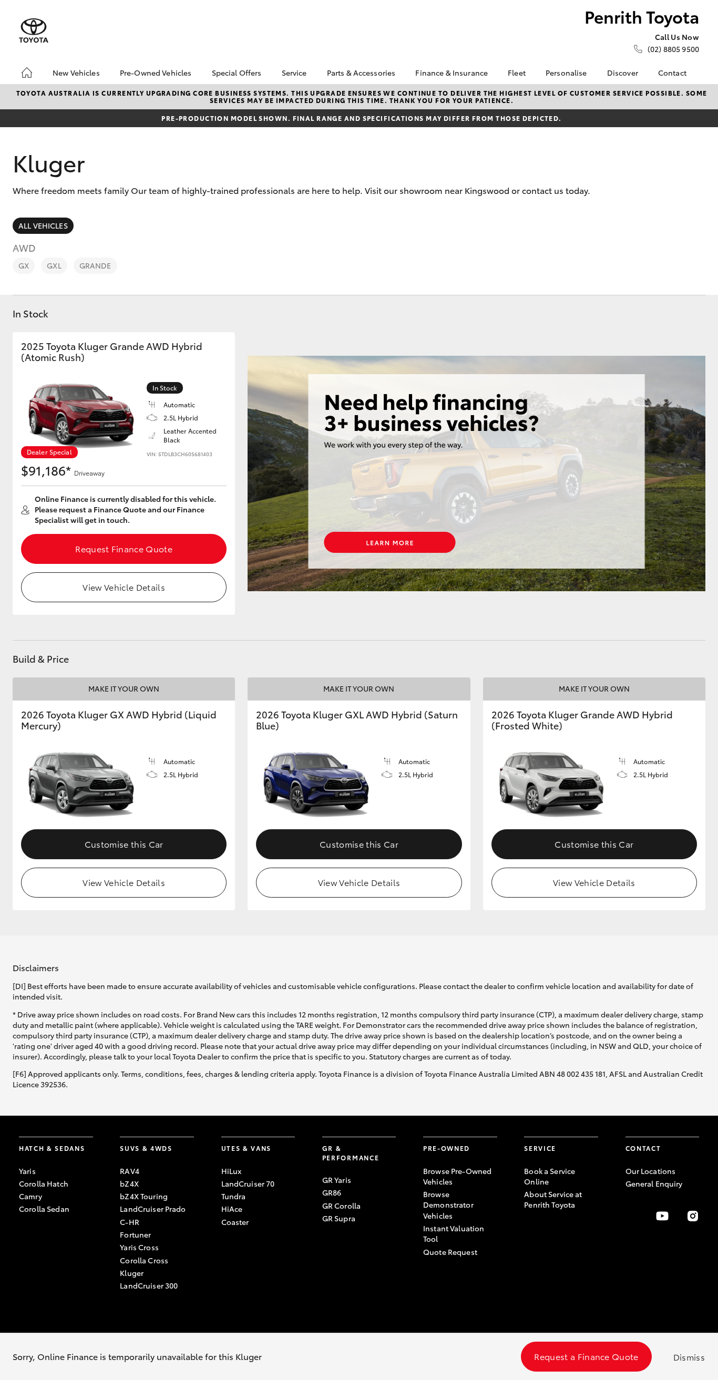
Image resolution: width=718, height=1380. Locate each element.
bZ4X (129, 1183)
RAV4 (129, 1171)
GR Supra (338, 1218)
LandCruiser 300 (149, 1285)
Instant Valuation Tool (453, 1233)
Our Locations (650, 1171)
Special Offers (237, 72)
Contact (672, 72)
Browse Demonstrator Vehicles (448, 1205)
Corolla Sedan (44, 1208)
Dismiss (689, 1357)
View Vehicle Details (124, 587)
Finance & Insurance (451, 72)
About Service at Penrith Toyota (553, 1199)
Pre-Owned (446, 1148)
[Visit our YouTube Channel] (662, 1216)
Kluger (131, 1273)
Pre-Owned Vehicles (156, 72)
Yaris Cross (139, 1247)
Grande (95, 265)
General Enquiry (654, 1183)
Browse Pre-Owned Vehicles (457, 1176)
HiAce (232, 1208)
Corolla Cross (144, 1260)
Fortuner (135, 1234)
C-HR (129, 1222)
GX (23, 265)
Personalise (566, 72)
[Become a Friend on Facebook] (631, 1216)
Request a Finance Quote (586, 1356)
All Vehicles (43, 225)
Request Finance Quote (123, 548)
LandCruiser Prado (153, 1208)
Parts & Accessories (361, 72)
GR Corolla (341, 1205)
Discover (622, 72)
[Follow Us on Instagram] (692, 1216)
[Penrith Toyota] (33, 30)
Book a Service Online (549, 1176)
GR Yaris (336, 1180)
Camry (30, 1196)
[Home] (27, 72)
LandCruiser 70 (248, 1183)
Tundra (233, 1196)
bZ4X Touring (144, 1196)
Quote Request (450, 1252)
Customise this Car (124, 844)
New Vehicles (76, 72)
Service (294, 72)
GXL (54, 265)
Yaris (27, 1171)
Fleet (517, 72)
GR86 (332, 1192)
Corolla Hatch (43, 1183)
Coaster (235, 1222)
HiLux (231, 1171)
